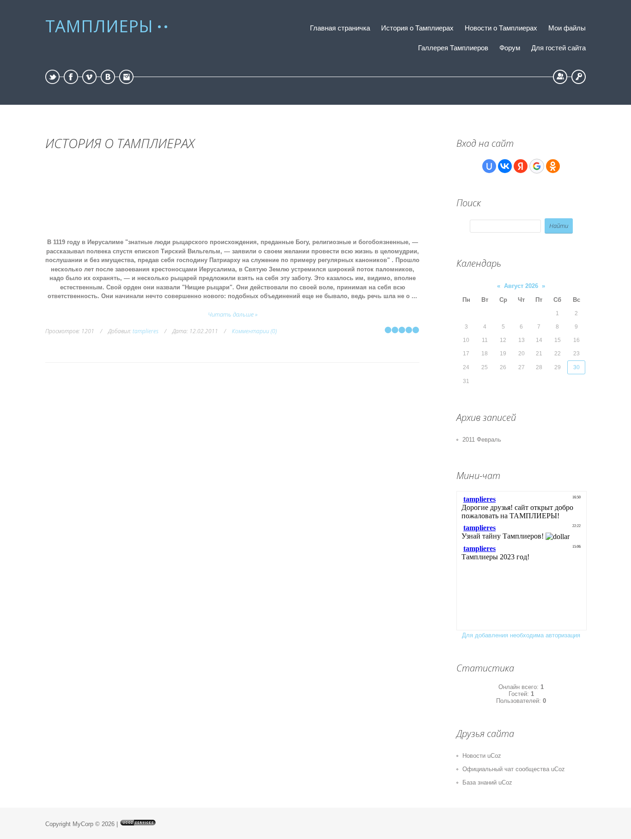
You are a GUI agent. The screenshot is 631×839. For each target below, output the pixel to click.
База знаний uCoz (487, 782)
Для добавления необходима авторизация (521, 635)
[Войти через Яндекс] (521, 166)
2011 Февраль (481, 439)
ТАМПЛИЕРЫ (99, 26)
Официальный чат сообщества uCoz (513, 769)
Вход (578, 77)
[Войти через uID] (489, 166)
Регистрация (560, 77)
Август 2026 (521, 285)
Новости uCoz (481, 755)
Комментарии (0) (254, 331)
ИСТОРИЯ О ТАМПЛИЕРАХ (119, 143)
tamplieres (145, 331)
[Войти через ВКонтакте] (505, 166)
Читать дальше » (232, 314)
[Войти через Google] (536, 166)
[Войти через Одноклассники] (553, 166)
